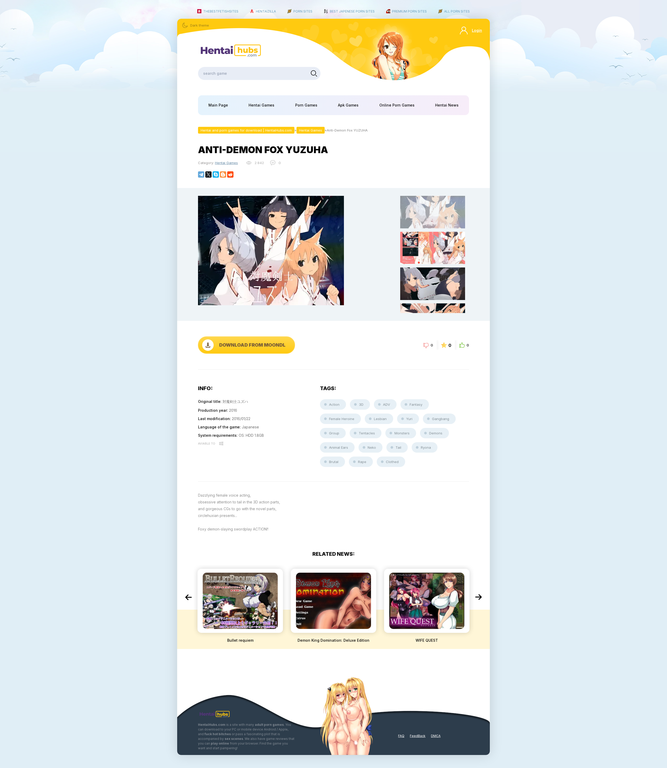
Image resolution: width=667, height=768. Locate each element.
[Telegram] (201, 174)
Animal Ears (338, 447)
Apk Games (348, 105)
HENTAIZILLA (266, 11)
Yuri (409, 419)
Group (334, 433)
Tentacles (367, 433)
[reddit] (230, 174)
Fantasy (416, 404)
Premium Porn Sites (409, 11)
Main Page (218, 105)
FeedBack (417, 736)
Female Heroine (341, 419)
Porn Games (306, 105)
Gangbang (440, 419)
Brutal (333, 462)
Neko (372, 447)
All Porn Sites (457, 11)
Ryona (426, 447)
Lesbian (380, 419)
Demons (435, 433)
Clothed (392, 462)
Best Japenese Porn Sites (352, 11)
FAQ (401, 736)
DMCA (436, 736)
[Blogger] (223, 174)
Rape (362, 462)
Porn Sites (302, 11)
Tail (398, 447)
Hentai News (447, 105)
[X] (208, 174)
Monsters (402, 433)
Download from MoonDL (252, 345)
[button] (188, 597)
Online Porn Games (397, 105)
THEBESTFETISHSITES (220, 11)
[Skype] (216, 174)
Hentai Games (261, 105)
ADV (386, 404)
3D (361, 404)
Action (334, 404)
